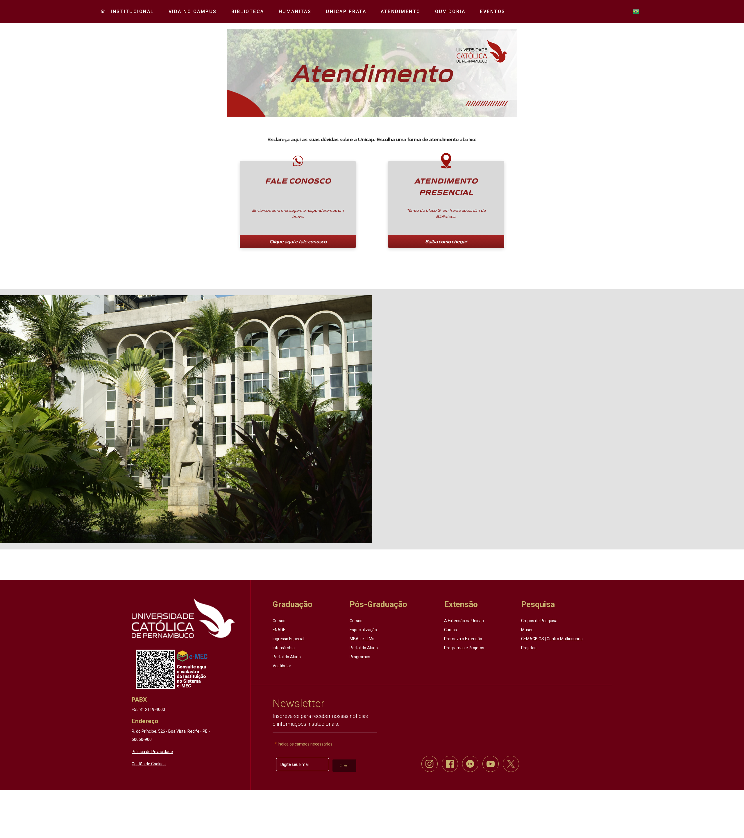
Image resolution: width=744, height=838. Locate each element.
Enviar (344, 765)
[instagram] (429, 764)
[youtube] (490, 764)
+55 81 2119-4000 (148, 709)
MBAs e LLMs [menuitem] (362, 638)
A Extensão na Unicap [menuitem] (464, 620)
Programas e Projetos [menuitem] (464, 647)
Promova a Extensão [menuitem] (463, 638)
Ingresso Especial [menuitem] (288, 638)
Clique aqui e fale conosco (298, 241)
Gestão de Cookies (149, 764)
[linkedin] (470, 764)
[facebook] (450, 764)
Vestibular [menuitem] (282, 665)
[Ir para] (183, 618)
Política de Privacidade (152, 751)
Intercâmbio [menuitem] (284, 647)
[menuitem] (130, 11)
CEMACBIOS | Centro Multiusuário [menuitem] (552, 638)
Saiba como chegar (446, 241)
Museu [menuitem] (527, 629)
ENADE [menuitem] (279, 629)
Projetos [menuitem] (528, 647)
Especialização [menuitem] (363, 629)
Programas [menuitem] (360, 656)
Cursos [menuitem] (279, 620)
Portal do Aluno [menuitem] (287, 656)
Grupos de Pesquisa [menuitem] (539, 620)
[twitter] (511, 764)
